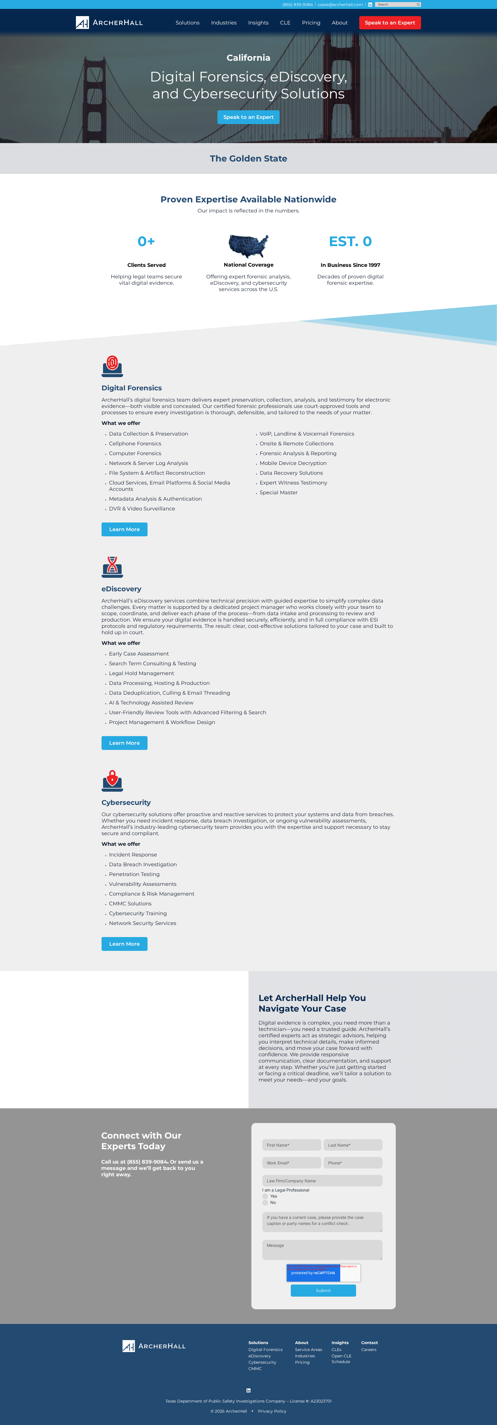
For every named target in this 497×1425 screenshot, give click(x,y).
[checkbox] (322, 1199)
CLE (285, 23)
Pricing (311, 23)
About (340, 23)
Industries (224, 23)
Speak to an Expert (390, 23)
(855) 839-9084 (147, 1162)
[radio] (322, 1196)
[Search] (418, 4)
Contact (369, 1342)
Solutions (188, 23)
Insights (258, 23)
